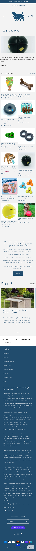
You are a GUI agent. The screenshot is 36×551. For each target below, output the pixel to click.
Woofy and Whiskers (15, 547)
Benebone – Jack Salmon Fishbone (24, 118)
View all (32, 283)
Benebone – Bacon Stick (24, 94)
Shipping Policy (7, 377)
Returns (5, 373)
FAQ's (5, 381)
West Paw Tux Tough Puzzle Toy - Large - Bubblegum (25, 197)
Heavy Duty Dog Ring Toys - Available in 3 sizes (7, 120)
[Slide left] (14, 332)
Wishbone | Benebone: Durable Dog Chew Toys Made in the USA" (9, 95)
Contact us (6, 353)
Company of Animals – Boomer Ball (25, 219)
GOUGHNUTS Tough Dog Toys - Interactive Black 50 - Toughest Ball (25, 172)
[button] (3, 16)
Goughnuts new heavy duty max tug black (25, 146)
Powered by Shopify (24, 547)
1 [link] (13, 234)
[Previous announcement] (3, 5)
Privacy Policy (7, 365)
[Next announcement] (33, 5)
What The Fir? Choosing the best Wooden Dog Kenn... (15, 311)
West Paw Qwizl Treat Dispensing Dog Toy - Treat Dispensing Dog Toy (9, 168)
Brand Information (8, 361)
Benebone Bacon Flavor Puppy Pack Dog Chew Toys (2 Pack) (8, 197)
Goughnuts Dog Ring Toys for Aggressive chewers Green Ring (8, 144)
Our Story (6, 357)
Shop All (18, 273)
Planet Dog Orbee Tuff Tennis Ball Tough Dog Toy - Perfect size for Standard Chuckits (9, 223)
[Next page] (23, 234)
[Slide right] (22, 332)
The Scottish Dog (7, 343)
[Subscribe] (27, 521)
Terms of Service (8, 369)
